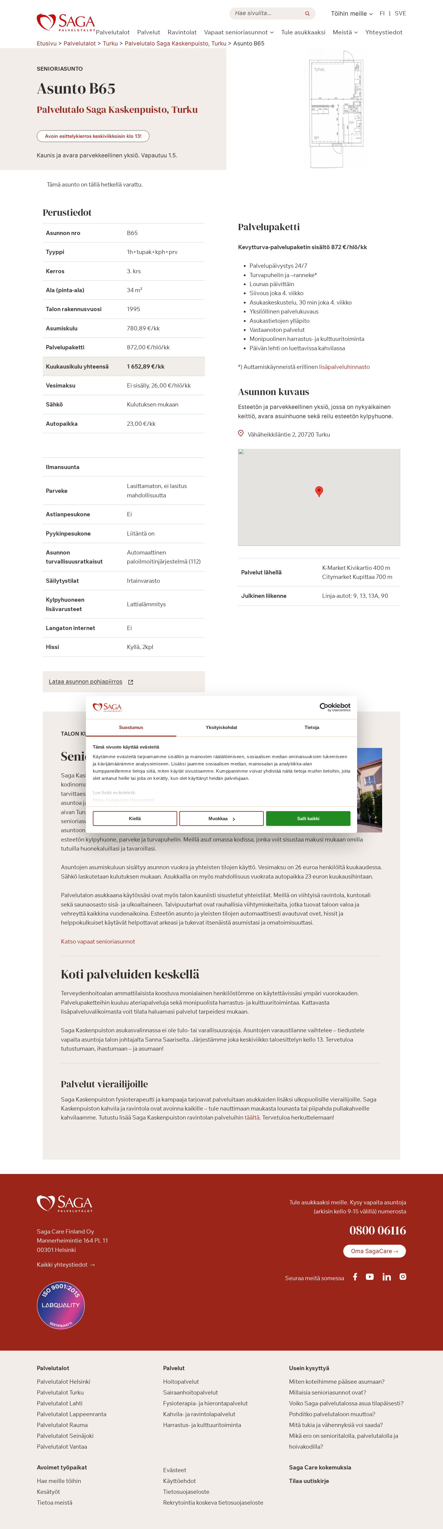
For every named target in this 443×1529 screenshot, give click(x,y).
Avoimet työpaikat (62, 1467)
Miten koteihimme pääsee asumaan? (337, 1381)
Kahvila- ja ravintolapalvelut (199, 1414)
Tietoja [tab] (312, 727)
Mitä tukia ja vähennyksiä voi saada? (336, 1425)
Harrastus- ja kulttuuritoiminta (202, 1425)
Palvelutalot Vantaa (62, 1446)
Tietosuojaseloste (186, 1491)
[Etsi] (307, 14)
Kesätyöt (48, 1491)
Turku (110, 43)
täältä (252, 1117)
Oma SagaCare (371, 1251)
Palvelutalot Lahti (60, 1403)
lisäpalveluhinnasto (344, 366)
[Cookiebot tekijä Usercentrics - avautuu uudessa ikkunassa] (324, 707)
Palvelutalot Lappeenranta (71, 1414)
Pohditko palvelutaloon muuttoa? (332, 1414)
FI (382, 13)
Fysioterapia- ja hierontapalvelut (205, 1403)
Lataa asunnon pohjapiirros (85, 681)
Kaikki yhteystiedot (63, 1264)
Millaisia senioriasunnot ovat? (327, 1392)
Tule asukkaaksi (303, 32)
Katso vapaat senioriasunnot (98, 941)
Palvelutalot (113, 32)
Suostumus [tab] (131, 727)
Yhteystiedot (384, 32)
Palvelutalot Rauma (62, 1425)
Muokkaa (218, 818)
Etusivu (47, 43)
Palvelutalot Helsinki (63, 1381)
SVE (400, 13)
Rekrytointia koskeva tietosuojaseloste (213, 1502)
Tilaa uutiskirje (309, 1480)
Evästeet (174, 1470)
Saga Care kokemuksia (320, 1467)
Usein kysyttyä (309, 1368)
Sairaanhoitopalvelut (190, 1392)
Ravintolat (182, 32)
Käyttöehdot (179, 1480)
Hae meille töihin (59, 1480)
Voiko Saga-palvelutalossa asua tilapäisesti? (346, 1403)
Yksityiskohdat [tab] (221, 727)
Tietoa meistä (54, 1502)
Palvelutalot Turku (60, 1392)
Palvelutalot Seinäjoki (65, 1435)
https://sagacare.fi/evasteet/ (124, 799)
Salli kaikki (308, 818)
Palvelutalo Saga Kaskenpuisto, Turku (175, 43)
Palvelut (148, 32)
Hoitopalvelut (181, 1381)
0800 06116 (378, 1230)
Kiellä (135, 818)
